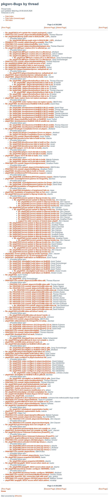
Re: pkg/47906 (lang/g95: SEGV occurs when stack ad (27, 463)
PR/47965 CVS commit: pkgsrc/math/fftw (21, 44)
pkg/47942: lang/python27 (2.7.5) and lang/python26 (26, 255)
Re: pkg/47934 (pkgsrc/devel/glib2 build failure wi (25, 352)
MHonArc (18, 496)
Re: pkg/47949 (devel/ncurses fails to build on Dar (25, 138)
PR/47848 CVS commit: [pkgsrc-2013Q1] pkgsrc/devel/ (27, 478)
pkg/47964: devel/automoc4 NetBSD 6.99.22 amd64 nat (27, 121)
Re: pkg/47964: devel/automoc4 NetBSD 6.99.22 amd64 (27, 104)
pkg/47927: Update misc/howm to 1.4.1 (20, 388)
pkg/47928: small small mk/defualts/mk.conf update (26, 386)
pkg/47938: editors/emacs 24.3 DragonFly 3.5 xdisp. (26, 321)
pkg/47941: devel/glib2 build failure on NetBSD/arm (25, 257)
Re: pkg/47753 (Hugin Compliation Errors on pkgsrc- (26, 129)
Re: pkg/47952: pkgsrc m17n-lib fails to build (27, 159)
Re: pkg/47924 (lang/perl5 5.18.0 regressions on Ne (25, 317)
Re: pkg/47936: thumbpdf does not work (26, 338)
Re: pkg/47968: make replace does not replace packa (31, 102)
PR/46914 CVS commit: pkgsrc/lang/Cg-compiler (24, 42)
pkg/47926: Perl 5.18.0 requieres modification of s (25, 390)
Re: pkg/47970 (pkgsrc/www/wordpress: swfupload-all (26, 69)
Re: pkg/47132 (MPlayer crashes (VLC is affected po (26, 48)
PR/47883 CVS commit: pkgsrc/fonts (20, 451)
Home (3, 491)
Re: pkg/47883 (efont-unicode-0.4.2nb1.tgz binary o (25, 442)
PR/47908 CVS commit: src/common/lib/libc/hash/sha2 (27, 474)
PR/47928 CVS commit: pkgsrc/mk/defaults (22, 382)
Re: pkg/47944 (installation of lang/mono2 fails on (25, 186)
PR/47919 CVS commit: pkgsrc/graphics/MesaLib (25, 355)
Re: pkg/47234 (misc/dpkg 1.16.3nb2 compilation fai (26, 392)
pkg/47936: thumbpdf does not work (19, 334)
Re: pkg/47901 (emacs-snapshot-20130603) (22, 457)
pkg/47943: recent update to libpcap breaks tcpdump (26, 254)
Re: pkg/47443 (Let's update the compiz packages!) (25, 33)
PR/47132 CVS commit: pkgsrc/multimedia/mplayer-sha (27, 46)
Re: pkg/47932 (11, 275)
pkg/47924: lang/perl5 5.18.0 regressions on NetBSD (26, 398)
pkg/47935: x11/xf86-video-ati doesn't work (22, 342)
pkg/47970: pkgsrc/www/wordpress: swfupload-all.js (26, 75)
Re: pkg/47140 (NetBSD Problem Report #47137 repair (27, 394)
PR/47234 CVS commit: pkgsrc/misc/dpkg (22, 319)
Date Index (9, 16)
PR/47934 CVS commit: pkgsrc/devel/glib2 (22, 332)
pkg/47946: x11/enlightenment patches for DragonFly (26, 179)
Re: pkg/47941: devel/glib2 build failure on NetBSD (30, 261)
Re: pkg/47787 (11, 413)
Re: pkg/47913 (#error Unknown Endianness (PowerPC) (27, 432)
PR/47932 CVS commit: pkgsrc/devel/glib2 (22, 330)
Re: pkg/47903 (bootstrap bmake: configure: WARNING (27, 469)
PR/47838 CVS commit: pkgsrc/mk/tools (21, 400)
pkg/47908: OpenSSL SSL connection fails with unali (26, 476)
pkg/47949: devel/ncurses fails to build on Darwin (25, 171)
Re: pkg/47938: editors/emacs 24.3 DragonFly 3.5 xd (30, 325)
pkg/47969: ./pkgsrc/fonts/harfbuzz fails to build (24, 77)
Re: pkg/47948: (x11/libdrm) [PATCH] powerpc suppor (31, 177)
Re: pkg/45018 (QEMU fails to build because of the (25, 63)
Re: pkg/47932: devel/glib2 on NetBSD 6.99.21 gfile (30, 378)
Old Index (9, 20)
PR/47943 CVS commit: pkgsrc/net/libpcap (22, 169)
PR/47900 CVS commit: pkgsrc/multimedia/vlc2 (24, 380)
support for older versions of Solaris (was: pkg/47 (38, 221)
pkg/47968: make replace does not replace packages (26, 98)
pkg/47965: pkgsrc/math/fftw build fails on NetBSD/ (25, 119)
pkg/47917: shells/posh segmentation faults (22, 411)
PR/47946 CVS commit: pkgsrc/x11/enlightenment (25, 163)
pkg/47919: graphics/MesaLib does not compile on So (27, 401)
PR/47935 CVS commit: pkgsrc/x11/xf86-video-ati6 (25, 280)
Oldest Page (61, 27)
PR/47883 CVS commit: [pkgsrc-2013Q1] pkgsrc (24, 440)
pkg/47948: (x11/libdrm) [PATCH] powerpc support (25, 173)
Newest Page (49, 27)
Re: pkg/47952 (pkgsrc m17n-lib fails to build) (23, 148)
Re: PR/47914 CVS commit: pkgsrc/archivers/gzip (29, 419)
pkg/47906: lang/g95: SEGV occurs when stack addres (27, 480)
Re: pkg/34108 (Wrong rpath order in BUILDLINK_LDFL (27, 36)
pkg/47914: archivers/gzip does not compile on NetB (26, 430)
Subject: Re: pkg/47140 (14, 396)
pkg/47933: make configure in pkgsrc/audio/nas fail (25, 357)
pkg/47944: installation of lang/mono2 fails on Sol (25, 192)
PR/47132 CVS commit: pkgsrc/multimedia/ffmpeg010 (26, 35)
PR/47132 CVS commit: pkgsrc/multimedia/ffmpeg (25, 61)
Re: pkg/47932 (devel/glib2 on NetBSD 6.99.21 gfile (25, 344)
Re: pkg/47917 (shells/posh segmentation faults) (24, 405)
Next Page (103, 27)
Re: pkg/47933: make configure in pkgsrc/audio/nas (30, 361)
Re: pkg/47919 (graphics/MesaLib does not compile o (26, 340)
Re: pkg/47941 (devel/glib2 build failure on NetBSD (25, 67)
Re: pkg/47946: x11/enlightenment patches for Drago (31, 182)
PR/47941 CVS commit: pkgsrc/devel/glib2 (22, 136)
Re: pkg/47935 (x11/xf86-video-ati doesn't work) (24, 311)
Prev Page (6, 27)
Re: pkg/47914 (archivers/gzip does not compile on (26, 425)
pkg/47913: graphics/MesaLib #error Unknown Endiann (27, 438)
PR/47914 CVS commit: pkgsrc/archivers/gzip (23, 417)
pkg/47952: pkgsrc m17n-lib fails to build (21, 156)
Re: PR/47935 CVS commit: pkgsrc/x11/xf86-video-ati (31, 286)
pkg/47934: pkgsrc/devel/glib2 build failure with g (24, 353)
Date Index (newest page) (15, 18)
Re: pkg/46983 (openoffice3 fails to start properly (24, 65)
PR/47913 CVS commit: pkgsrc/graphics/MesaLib (25, 415)
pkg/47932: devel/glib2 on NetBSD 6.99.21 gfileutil (25, 375)
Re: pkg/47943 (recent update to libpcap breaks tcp (25, 194)
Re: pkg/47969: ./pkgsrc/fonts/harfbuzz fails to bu (29, 81)
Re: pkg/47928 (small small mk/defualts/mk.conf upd (26, 384)
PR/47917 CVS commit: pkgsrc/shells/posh (22, 403)
